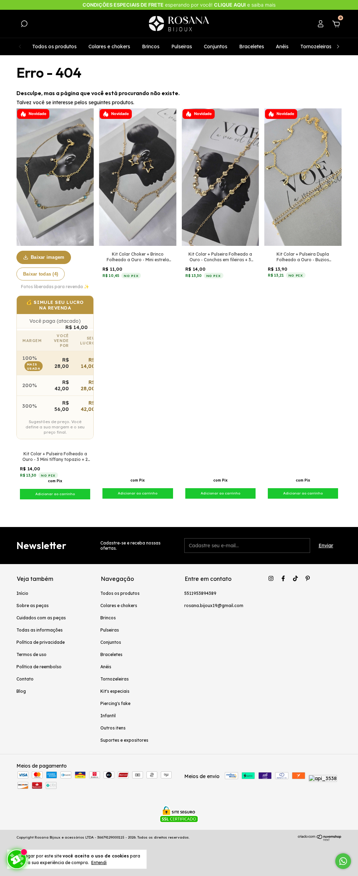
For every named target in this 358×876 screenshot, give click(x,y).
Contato (25, 679)
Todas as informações (39, 630)
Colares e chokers (109, 46)
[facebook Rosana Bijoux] (283, 578)
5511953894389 (200, 593)
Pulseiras (181, 46)
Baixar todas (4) (40, 274)
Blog (21, 691)
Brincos (150, 46)
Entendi (99, 862)
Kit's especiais (114, 691)
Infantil (108, 715)
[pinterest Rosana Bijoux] (307, 578)
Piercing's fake (115, 703)
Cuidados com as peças (41, 617)
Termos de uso (31, 654)
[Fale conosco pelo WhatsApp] (343, 861)
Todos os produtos (54, 46)
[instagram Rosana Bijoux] (271, 578)
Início (22, 593)
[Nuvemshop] (320, 839)
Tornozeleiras (315, 46)
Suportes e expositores (124, 740)
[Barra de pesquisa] (24, 24)
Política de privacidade (40, 642)
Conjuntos (215, 46)
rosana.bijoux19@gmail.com (213, 605)
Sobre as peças (32, 605)
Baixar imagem (47, 257)
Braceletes (251, 46)
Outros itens (113, 728)
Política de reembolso (39, 666)
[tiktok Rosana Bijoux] (295, 578)
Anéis (282, 46)
